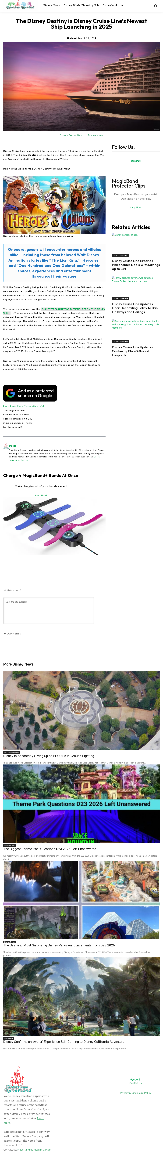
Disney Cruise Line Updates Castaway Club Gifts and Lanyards (132, 351)
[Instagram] (133, 161)
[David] (6, 452)
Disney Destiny (10, 406)
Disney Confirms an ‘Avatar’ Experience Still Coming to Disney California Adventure (63, 1042)
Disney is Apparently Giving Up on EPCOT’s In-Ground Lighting (48, 756)
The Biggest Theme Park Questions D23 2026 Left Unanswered (49, 849)
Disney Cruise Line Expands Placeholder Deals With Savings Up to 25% (136, 265)
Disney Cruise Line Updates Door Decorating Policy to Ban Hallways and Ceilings (135, 308)
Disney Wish (39, 406)
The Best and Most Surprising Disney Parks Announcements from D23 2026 (59, 945)
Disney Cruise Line (71, 135)
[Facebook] (131, 161)
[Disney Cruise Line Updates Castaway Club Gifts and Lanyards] (136, 331)
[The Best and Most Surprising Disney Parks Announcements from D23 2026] (81, 900)
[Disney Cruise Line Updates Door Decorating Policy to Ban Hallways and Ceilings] (136, 288)
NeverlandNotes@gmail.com (34, 1149)
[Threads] (140, 161)
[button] (155, 6)
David (13, 445)
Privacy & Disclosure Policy (135, 1092)
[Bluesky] (137, 161)
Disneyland (8, 1038)
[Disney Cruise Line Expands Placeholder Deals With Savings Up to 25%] (136, 245)
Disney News (95, 135)
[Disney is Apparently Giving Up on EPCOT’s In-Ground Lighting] (81, 710)
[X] (135, 161)
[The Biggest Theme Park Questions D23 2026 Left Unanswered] (81, 803)
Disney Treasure (25, 406)
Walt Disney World (11, 752)
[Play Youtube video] (54, 205)
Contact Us (135, 1083)
